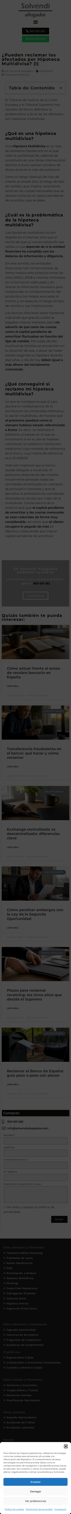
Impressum (60, 1509)
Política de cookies (14, 1509)
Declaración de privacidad (39, 1509)
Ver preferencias (35, 1501)
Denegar (35, 1491)
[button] (66, 1446)
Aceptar (35, 1482)
